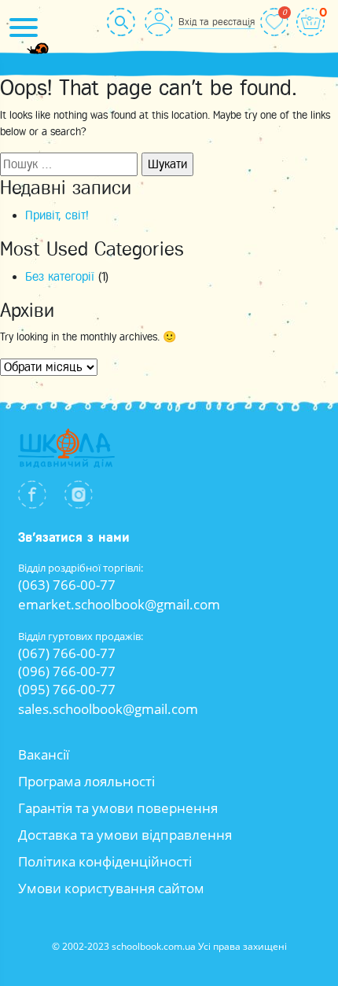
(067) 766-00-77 (67, 653)
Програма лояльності (86, 781)
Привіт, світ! (57, 215)
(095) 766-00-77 (67, 689)
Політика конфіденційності (105, 861)
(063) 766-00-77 (67, 585)
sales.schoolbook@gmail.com (108, 709)
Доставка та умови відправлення (125, 835)
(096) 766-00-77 (67, 671)
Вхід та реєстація (216, 22)
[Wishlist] (274, 22)
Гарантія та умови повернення (118, 808)
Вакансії (43, 754)
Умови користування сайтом (111, 888)
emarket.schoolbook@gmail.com (119, 604)
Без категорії (59, 277)
